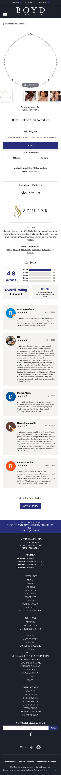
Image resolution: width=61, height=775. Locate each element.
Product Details (30, 185)
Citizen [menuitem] (30, 632)
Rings (9, 250)
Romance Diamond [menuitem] (30, 666)
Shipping (16, 158)
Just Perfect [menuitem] (30, 639)
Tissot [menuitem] (30, 680)
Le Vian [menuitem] (30, 649)
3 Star (25, 275)
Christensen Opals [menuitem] (30, 629)
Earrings (16, 250)
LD (18, 337)
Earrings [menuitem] (31, 587)
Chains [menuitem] (30, 601)
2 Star (25, 278)
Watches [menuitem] (30, 607)
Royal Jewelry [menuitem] (30, 673)
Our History (30, 695)
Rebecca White (25, 463)
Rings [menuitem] (31, 584)
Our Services (30, 698)
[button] (16, 2)
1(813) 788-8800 (30, 110)
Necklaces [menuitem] (30, 594)
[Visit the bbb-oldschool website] (31, 747)
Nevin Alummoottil (26, 423)
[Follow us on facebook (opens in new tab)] (31, 734)
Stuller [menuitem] (30, 677)
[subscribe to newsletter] (53, 728)
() (53, 270)
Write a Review (30, 506)
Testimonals (30, 708)
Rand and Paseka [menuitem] (30, 660)
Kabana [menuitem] (30, 643)
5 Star (25, 270)
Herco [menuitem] (30, 636)
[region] (30, 60)
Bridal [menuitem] (30, 580)
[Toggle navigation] (5, 15)
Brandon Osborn (25, 310)
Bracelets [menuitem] (30, 597)
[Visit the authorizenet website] (38, 747)
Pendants (36, 250)
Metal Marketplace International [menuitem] (30, 656)
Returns (44, 158)
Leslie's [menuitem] (30, 653)
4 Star (25, 272)
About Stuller (30, 193)
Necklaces (26, 250)
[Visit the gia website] (23, 747)
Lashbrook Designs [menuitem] (30, 646)
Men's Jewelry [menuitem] (30, 604)
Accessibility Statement (46, 762)
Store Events (30, 705)
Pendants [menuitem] (30, 590)
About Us (31, 691)
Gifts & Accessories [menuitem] (30, 611)
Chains (30, 253)
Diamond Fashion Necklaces (16, 24)
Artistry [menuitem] (30, 622)
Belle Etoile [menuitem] (30, 626)
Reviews (30, 262)
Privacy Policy (30, 715)
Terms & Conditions (30, 712)
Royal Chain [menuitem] (30, 670)
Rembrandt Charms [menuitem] (30, 663)
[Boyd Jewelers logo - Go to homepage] (30, 10)
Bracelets (46, 250)
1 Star (25, 281)
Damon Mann (24, 393)
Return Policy (30, 702)
